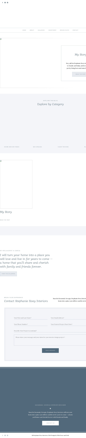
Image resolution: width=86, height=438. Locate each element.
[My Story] (16, 184)
